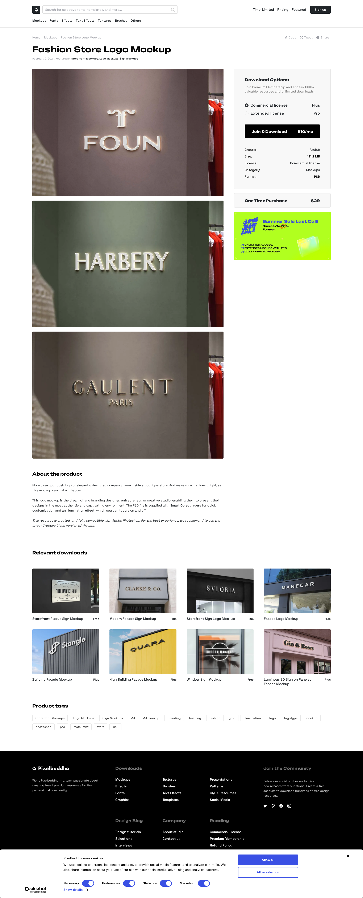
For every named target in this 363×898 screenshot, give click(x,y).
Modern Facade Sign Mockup (132, 619)
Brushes (121, 20)
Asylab (315, 150)
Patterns (217, 786)
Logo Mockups (108, 58)
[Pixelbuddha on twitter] (265, 806)
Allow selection (268, 872)
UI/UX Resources (223, 793)
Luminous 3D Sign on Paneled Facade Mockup (288, 681)
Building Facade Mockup (52, 679)
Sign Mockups (129, 58)
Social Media (220, 799)
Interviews (123, 845)
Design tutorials (128, 832)
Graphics (122, 799)
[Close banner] (348, 855)
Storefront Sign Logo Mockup (211, 619)
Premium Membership (227, 838)
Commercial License (226, 832)
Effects (67, 20)
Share (325, 37)
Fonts (54, 20)
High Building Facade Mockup (133, 679)
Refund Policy (221, 845)
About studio (173, 832)
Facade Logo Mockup (281, 619)
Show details (73, 889)
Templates (171, 799)
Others (136, 20)
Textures (105, 20)
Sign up (320, 10)
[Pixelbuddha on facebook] (281, 806)
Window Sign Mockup (204, 679)
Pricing (282, 9)
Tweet (308, 37)
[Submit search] (173, 10)
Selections (123, 838)
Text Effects (85, 20)
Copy (292, 37)
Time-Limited (263, 9)
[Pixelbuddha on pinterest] (273, 806)
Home (36, 37)
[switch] (129, 883)
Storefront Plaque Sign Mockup (57, 619)
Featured (299, 9)
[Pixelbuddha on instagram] (289, 806)
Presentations (221, 779)
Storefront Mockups (84, 58)
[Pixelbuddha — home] (36, 10)
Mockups (39, 20)
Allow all (268, 860)
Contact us (171, 838)
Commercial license (305, 163)
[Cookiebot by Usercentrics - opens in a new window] (35, 890)
